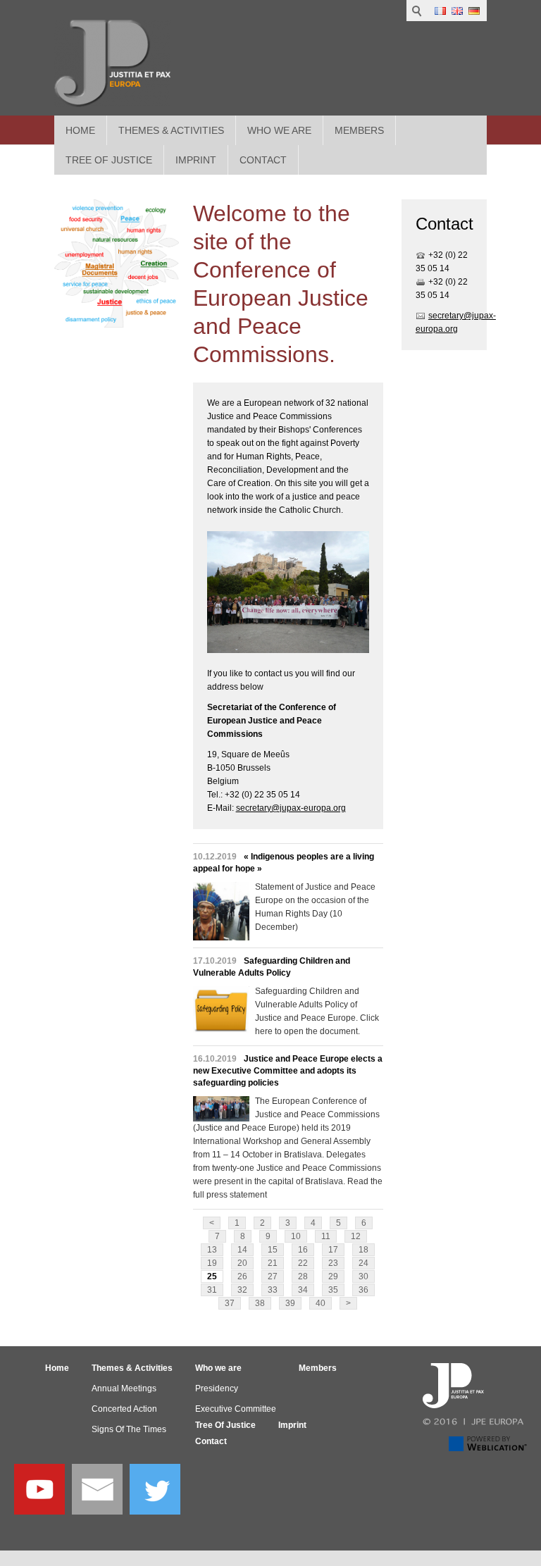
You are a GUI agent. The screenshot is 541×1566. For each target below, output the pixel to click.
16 (303, 1250)
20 (242, 1263)
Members (359, 130)
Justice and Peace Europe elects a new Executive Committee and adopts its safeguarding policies (288, 1071)
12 (356, 1236)
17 (333, 1250)
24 (363, 1263)
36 (363, 1290)
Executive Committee (235, 1409)
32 (242, 1290)
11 (325, 1236)
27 (273, 1276)
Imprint (292, 1425)
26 (242, 1276)
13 (212, 1250)
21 (273, 1263)
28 (303, 1276)
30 (363, 1276)
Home (80, 130)
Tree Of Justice (225, 1425)
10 (296, 1236)
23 (333, 1263)
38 (260, 1303)
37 (230, 1303)
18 (363, 1250)
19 (212, 1263)
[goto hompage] (112, 63)
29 (333, 1276)
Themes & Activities (171, 130)
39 (290, 1303)
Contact (211, 1441)
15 (273, 1250)
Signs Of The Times (129, 1429)
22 (303, 1263)
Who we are (279, 130)
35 (333, 1290)
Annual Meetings (124, 1388)
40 (320, 1303)
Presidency (216, 1388)
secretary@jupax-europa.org (291, 808)
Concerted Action (124, 1409)
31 (212, 1290)
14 (242, 1250)
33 (273, 1290)
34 (303, 1290)
